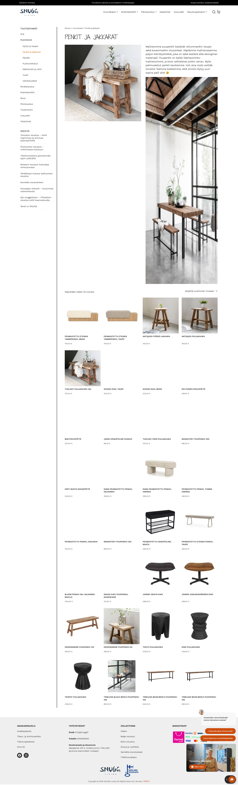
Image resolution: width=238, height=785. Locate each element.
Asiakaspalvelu (24, 731)
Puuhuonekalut (30, 63)
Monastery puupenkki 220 (117, 542)
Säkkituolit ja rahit (32, 69)
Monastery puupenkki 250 (195, 439)
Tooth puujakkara (153, 647)
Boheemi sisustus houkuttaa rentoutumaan (34, 166)
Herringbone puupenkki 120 (79, 647)
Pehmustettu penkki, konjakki (81, 542)
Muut (22, 98)
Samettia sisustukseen (31, 182)
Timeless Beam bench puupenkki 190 (199, 698)
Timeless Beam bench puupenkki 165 (160, 698)
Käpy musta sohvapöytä (77, 489)
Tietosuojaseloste (25, 741)
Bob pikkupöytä (73, 439)
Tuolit (25, 75)
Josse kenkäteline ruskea (118, 439)
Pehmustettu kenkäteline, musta (157, 543)
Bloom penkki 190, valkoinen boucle (80, 595)
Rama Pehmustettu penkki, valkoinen (118, 490)
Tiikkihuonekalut (129, 757)
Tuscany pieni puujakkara (157, 439)
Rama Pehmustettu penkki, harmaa (157, 490)
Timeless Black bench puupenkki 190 (121, 698)
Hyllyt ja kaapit (30, 46)
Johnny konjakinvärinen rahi (197, 594)
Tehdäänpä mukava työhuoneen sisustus (36, 175)
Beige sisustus (128, 736)
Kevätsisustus (27, 86)
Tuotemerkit (26, 110)
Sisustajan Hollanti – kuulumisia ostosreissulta (36, 190)
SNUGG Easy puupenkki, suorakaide (116, 595)
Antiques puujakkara (193, 336)
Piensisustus (147, 12)
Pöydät (26, 58)
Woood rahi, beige (152, 389)
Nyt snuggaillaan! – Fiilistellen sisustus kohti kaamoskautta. (35, 198)
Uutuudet (25, 115)
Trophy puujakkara (75, 697)
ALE (22, 34)
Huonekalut (109, 12)
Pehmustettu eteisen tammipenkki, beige (76, 337)
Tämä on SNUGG (28, 206)
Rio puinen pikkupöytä (193, 389)
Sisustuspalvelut (196, 12)
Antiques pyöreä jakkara (156, 336)
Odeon (124, 731)
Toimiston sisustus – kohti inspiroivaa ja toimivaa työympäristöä (33, 138)
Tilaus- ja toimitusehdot (29, 736)
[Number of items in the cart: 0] (218, 12)
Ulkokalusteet (30, 81)
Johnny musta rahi (153, 594)
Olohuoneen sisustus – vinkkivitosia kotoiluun (32, 148)
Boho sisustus (128, 741)
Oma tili (21, 747)
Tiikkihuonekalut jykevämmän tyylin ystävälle (35, 157)
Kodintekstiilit (128, 12)
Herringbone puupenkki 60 (118, 647)
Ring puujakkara (191, 647)
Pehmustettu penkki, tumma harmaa (197, 490)
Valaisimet (25, 121)
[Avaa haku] (214, 12)
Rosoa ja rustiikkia (130, 747)
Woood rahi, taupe (114, 389)
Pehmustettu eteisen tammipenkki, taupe (115, 337)
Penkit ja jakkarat (32, 52)
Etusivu (68, 28)
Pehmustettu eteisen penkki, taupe (197, 543)
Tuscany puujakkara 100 (78, 389)
